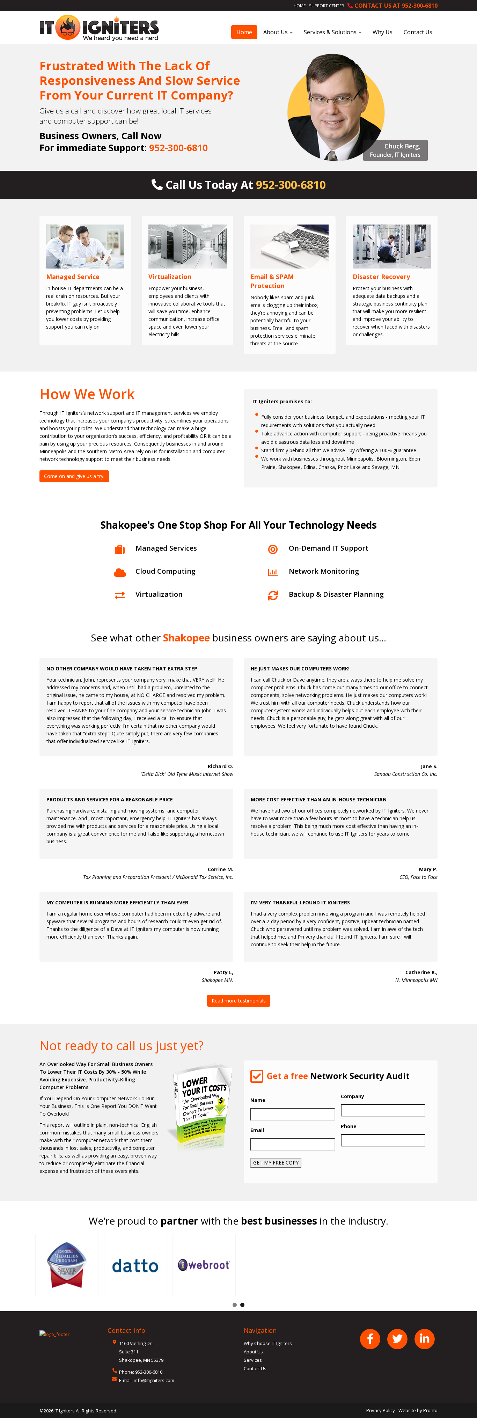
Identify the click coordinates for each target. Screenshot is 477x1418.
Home (300, 5)
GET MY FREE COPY (276, 1162)
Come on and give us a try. (74, 476)
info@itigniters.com (154, 1380)
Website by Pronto (418, 1410)
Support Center (326, 5)
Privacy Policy (380, 1410)
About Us (276, 32)
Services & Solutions (331, 32)
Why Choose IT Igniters (268, 1343)
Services (253, 1360)
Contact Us (418, 32)
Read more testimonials (239, 1000)
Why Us (382, 32)
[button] (66, 1265)
